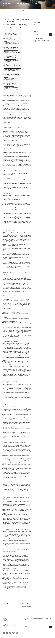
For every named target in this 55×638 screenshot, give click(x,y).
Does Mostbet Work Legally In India (11, 43)
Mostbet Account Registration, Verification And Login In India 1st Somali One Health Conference (12, 85)
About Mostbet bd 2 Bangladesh (10, 42)
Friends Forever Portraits (20, 4)
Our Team (6, 62)
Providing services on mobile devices (11, 74)
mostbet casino (6, 168)
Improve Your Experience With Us (11, 47)
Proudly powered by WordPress (29, 632)
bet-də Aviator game (8, 79)
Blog (13, 10)
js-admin (13, 17)
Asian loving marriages (8, 73)
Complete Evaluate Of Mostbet (10, 57)
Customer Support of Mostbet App (11, 48)
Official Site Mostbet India (9, 33)
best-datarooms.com (25, 10)
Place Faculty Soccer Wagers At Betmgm (12, 89)
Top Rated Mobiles (8, 37)
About (9, 10)
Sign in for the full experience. (10, 59)
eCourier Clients (7, 38)
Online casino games (8, 46)
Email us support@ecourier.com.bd (11, 78)
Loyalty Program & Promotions (10, 44)
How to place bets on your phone (11, 91)
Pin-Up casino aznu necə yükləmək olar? (12, 64)
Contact (17, 10)
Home (4, 10)
